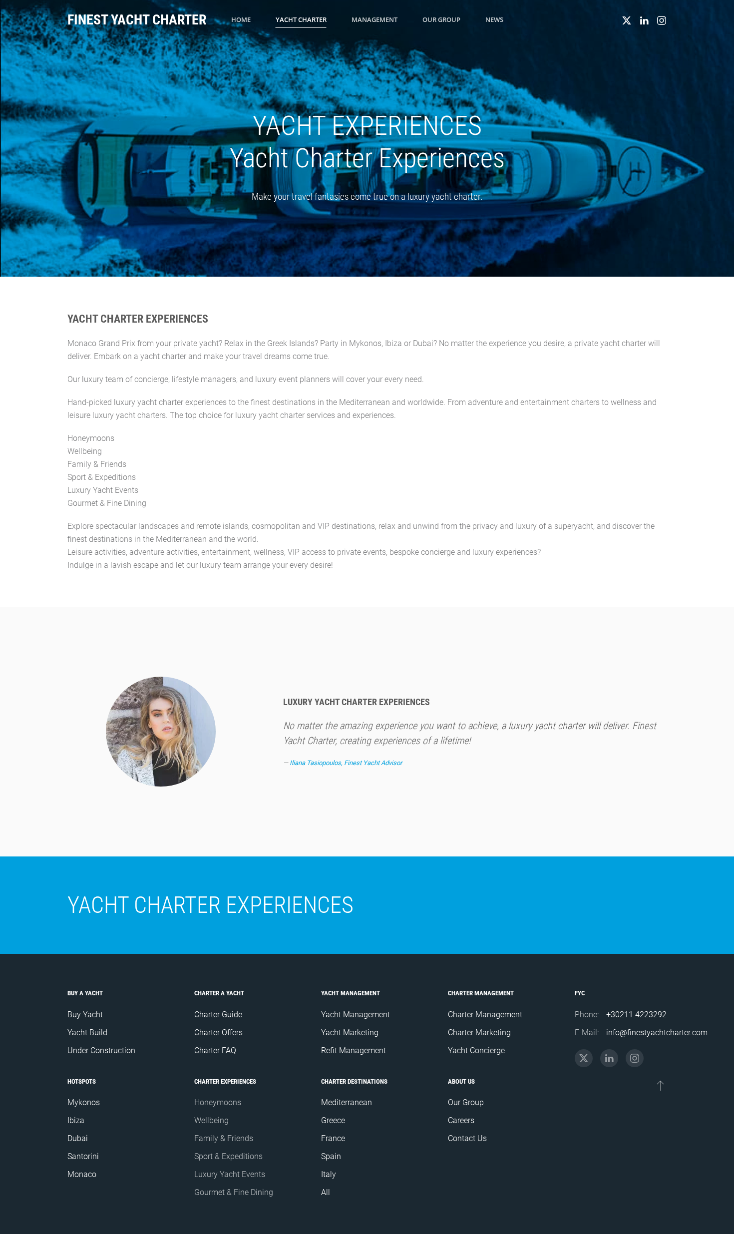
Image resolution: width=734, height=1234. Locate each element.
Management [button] (374, 19)
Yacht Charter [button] (301, 19)
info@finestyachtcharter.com (657, 1032)
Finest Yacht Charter (136, 19)
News (494, 19)
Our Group (441, 19)
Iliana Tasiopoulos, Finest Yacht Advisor (346, 763)
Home (241, 19)
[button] (660, 1085)
